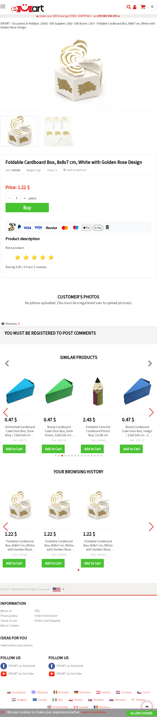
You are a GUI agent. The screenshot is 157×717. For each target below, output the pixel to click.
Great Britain (60, 707)
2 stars (26, 257)
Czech (146, 692)
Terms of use (8, 621)
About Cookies (9, 625)
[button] (55, 455)
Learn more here (93, 712)
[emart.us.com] (27, 8)
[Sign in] (134, 7)
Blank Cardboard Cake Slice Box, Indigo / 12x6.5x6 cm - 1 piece (137, 431)
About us (6, 611)
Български (19, 692)
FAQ (37, 611)
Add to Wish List (76, 170)
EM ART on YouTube (21, 673)
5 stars (51, 257)
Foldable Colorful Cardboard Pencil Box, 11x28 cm (98, 431)
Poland (78, 699)
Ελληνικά (42, 692)
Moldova (104, 707)
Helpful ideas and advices (16, 645)
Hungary (22, 699)
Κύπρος (141, 699)
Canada (83, 707)
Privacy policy (9, 616)
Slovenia (120, 699)
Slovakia (98, 699)
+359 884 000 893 (106, 16)
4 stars (43, 257)
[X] (2, 712)
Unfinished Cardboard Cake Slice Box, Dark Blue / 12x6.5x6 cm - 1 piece (20, 431)
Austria (106, 692)
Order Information (46, 616)
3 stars (34, 257)
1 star (18, 257)
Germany (85, 692)
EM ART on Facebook (22, 666)
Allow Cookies (142, 713)
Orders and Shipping (47, 621)
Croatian (126, 692)
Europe (42, 699)
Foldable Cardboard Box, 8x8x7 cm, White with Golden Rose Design (20, 545)
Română (63, 692)
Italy (60, 699)
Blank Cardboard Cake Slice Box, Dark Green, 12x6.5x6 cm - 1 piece (59, 431)
